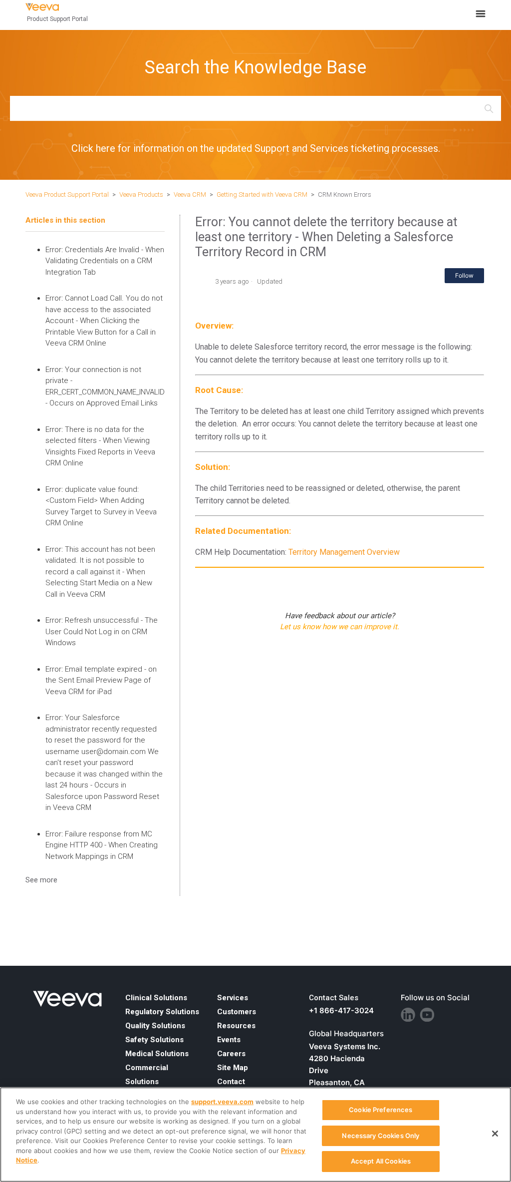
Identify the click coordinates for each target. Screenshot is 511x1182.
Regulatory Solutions (162, 1011)
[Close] (495, 1134)
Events (229, 1039)
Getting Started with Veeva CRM (263, 194)
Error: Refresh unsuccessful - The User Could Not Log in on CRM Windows (101, 631)
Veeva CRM (190, 194)
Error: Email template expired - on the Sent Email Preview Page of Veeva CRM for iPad (101, 680)
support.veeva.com (222, 1102)
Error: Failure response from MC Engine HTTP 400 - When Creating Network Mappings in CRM (101, 845)
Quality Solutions (155, 1025)
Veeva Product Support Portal (67, 194)
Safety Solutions (154, 1039)
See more (41, 879)
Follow (464, 275)
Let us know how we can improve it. (339, 626)
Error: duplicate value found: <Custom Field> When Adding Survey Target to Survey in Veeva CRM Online (101, 506)
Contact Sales (333, 997)
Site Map (232, 1067)
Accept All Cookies (381, 1161)
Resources (236, 1025)
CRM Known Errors (344, 194)
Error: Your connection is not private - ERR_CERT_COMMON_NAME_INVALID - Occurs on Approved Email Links (105, 386)
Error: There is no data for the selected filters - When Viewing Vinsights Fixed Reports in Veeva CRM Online (100, 446)
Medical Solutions (157, 1053)
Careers (231, 1053)
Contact (231, 1081)
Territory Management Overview (344, 552)
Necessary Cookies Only (380, 1136)
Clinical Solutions (156, 997)
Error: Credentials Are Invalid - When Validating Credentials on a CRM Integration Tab (104, 261)
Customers (236, 1011)
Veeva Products (141, 194)
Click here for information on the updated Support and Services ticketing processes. (255, 148)
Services (232, 997)
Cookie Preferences (380, 1110)
